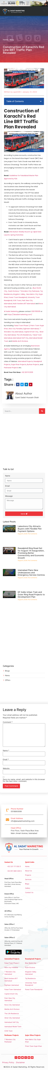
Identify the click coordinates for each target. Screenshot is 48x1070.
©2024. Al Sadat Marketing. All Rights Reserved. (24, 1067)
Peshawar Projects (11, 368)
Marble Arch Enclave (20, 341)
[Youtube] (22, 1057)
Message (9, 496)
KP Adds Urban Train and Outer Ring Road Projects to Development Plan (31, 594)
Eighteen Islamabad (31, 329)
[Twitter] (19, 1057)
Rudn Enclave (13, 291)
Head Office (16, 828)
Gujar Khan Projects (18, 364)
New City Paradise (16, 329)
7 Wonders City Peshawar (29, 291)
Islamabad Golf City (20, 338)
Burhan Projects (33, 364)
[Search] (42, 411)
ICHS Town (17, 300)
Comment (8, 722)
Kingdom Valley (19, 294)
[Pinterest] (32, 1057)
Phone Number (17, 809)
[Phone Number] (7, 810)
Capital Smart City (31, 332)
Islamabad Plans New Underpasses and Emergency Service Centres (31, 572)
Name (7, 476)
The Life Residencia (24, 335)
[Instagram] (25, 1057)
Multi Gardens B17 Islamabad (24, 303)
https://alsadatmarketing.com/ (19, 314)
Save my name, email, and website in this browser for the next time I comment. (24, 780)
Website (6, 768)
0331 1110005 (35, 311)
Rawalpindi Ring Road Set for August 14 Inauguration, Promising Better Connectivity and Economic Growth (31, 553)
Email (7, 486)
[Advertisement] (24, 442)
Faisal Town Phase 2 (22, 325)
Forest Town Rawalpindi (18, 297)
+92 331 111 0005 (27, 372)
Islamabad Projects (25, 361)
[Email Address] (7, 819)
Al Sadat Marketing (11, 311)
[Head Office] (7, 830)
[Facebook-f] (16, 1057)
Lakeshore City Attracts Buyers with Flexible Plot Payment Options (30, 528)
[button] (44, 11)
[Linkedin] (29, 1057)
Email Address (17, 818)
